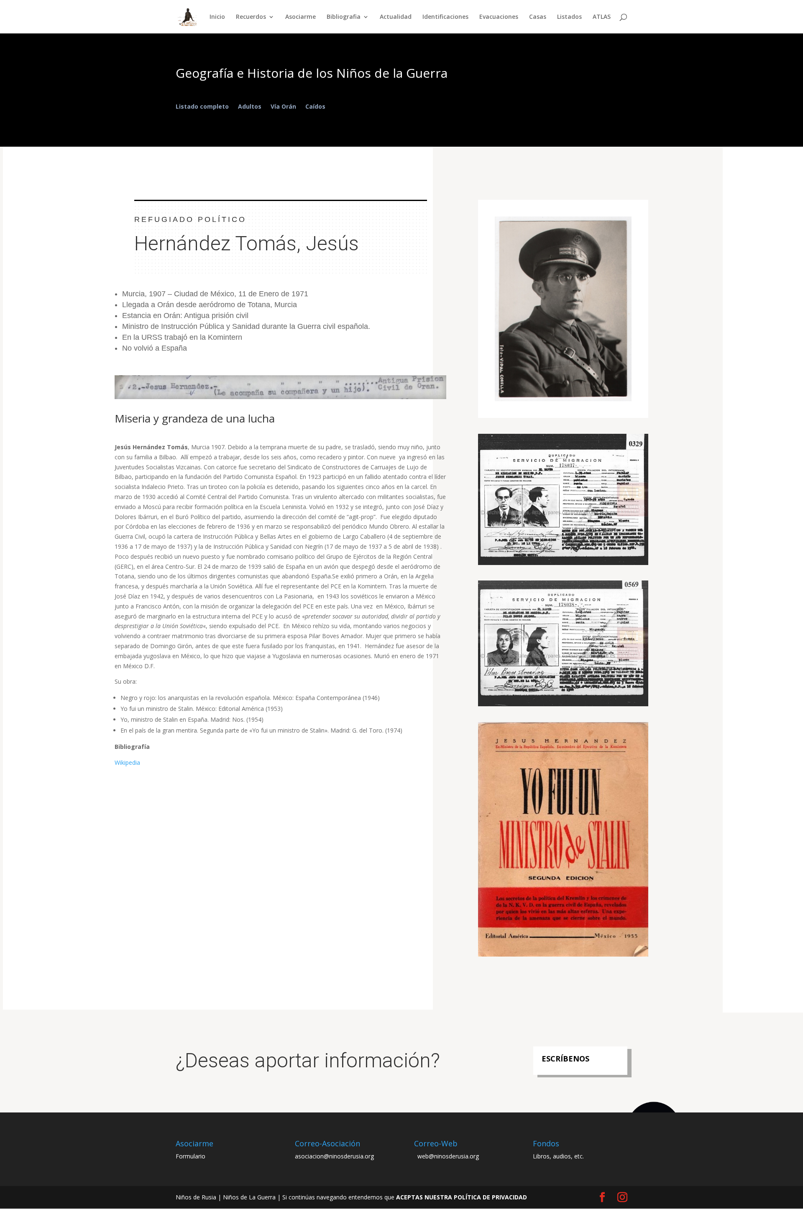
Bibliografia (344, 17)
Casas (537, 17)
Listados (569, 17)
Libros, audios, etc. (558, 1156)
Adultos (249, 107)
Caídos (315, 107)
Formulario (190, 1156)
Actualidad (396, 17)
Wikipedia (127, 762)
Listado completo (202, 107)
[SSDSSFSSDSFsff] (563, 956)
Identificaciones (445, 17)
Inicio (217, 17)
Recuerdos (251, 17)
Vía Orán (283, 107)
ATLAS (602, 17)
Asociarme (300, 17)
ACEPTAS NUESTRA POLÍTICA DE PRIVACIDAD (461, 1197)
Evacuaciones (498, 17)
